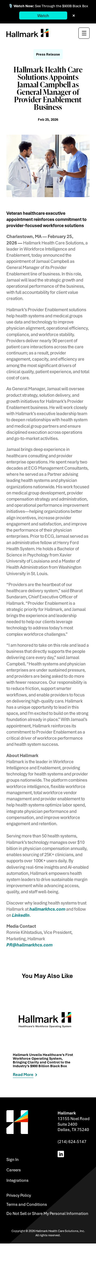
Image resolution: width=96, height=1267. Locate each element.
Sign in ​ (12, 1159)
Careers (13, 1169)
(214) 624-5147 (72, 1141)
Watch (43, 15)
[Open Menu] (84, 33)
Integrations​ (17, 1180)
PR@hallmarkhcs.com (29, 945)
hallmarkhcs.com (47, 909)
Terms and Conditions (26, 1204)
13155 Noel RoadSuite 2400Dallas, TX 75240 (74, 1124)
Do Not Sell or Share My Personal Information (47, 1213)
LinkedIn (21, 915)
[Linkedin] (62, 1154)
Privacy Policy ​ (19, 1195)
